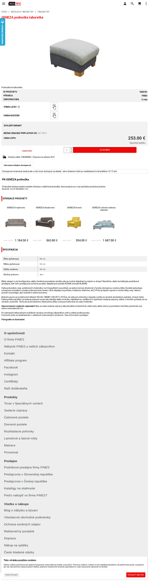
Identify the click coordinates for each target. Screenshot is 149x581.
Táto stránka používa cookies (20, 560)
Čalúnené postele (16, 417)
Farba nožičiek (11, 115)
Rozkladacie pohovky (19, 431)
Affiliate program (15, 360)
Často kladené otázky (19, 552)
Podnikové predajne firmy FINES (26, 467)
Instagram (11, 374)
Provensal (11, 452)
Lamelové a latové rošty (20, 438)
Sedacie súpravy (15, 410)
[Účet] (125, 3)
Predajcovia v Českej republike (25, 481)
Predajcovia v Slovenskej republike (28, 474)
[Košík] (139, 3)
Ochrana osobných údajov (22, 524)
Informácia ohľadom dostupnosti (17, 165)
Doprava (10, 538)
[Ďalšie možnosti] (146, 3)
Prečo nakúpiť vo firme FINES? (25, 495)
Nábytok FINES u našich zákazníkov (29, 346)
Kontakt (9, 353)
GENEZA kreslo (74, 207)
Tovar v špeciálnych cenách (23, 403)
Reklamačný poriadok (19, 531)
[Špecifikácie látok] (18, 107)
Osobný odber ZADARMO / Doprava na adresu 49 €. (31, 157)
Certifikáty (11, 381)
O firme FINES (14, 339)
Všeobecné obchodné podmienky (27, 517)
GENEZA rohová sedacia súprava (104, 208)
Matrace (9, 445)
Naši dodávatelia (15, 388)
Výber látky (10, 107)
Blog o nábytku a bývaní (21, 510)
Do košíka (105, 150)
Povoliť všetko (136, 575)
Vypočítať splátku (137, 143)
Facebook (11, 367)
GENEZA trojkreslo (16, 207)
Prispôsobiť (11, 575)
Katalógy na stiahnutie (19, 488)
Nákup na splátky (16, 545)
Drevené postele (15, 424)
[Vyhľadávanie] (132, 3)
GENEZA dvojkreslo (45, 207)
